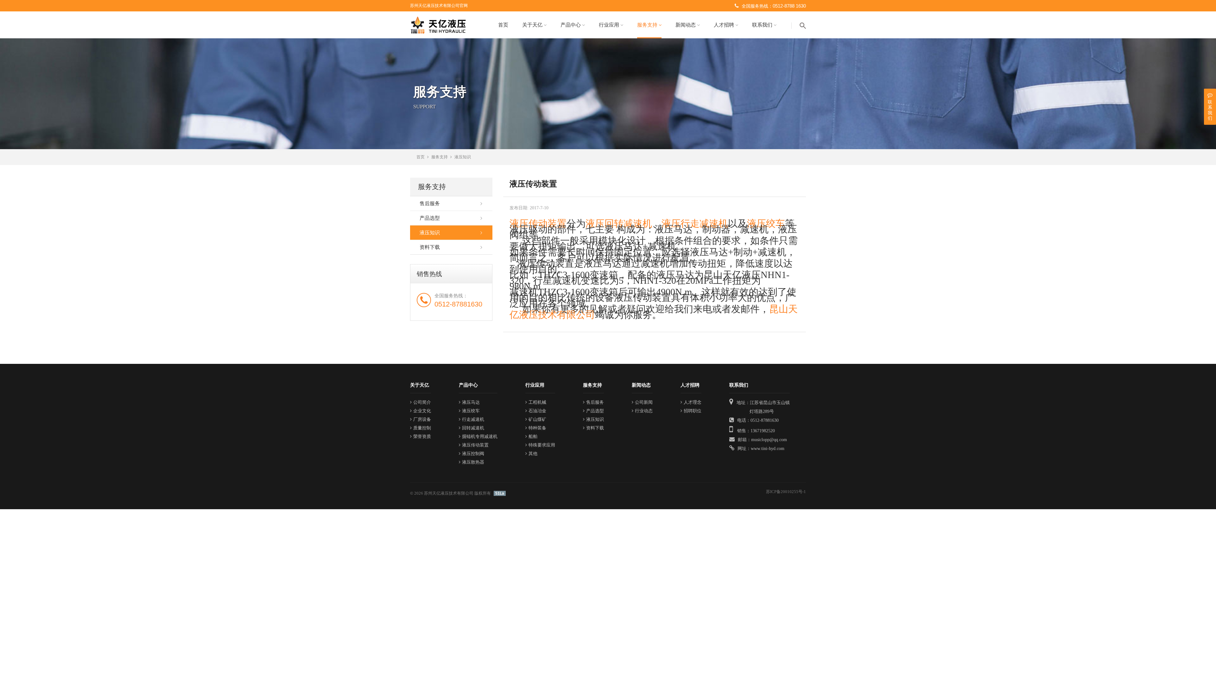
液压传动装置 (538, 223)
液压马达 (471, 402)
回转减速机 (473, 428)
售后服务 (430, 203)
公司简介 (422, 402)
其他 (533, 453)
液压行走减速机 (695, 223)
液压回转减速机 (619, 223)
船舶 (533, 436)
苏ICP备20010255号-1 (786, 491)
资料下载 (430, 247)
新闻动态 (686, 25)
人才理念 (692, 402)
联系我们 (763, 25)
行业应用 (609, 25)
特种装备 (537, 428)
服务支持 (648, 25)
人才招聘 (724, 25)
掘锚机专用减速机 (479, 436)
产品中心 (571, 25)
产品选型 (430, 218)
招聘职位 (692, 410)
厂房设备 (422, 419)
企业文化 (422, 410)
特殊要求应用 (542, 445)
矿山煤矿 (537, 419)
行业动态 (644, 410)
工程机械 (537, 402)
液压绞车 (766, 223)
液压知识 (462, 157)
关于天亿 (533, 25)
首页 (503, 25)
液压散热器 (473, 462)
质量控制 (422, 428)
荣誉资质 (422, 436)
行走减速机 (473, 419)
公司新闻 (644, 402)
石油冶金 (537, 410)
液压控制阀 (473, 453)
